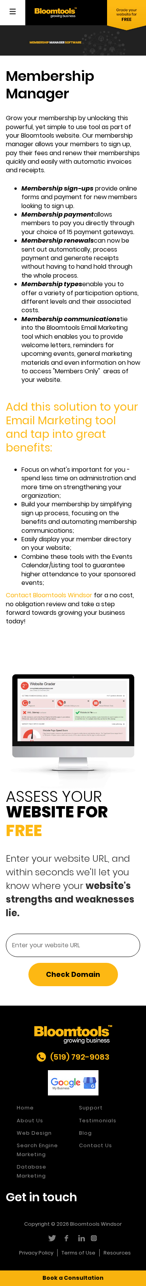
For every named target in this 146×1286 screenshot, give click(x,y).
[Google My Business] (73, 1082)
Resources (117, 1252)
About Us (30, 1120)
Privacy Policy (36, 1252)
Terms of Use (78, 1252)
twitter (51, 1238)
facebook (66, 1238)
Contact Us (95, 1145)
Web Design (34, 1133)
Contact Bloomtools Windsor (49, 595)
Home (25, 1107)
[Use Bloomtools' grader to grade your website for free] (126, 15)
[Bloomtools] (55, 12)
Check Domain (73, 974)
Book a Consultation (73, 1278)
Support (91, 1107)
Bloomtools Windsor (96, 1224)
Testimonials (97, 1120)
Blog (85, 1133)
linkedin (80, 1238)
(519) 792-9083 (79, 1057)
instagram (95, 1238)
